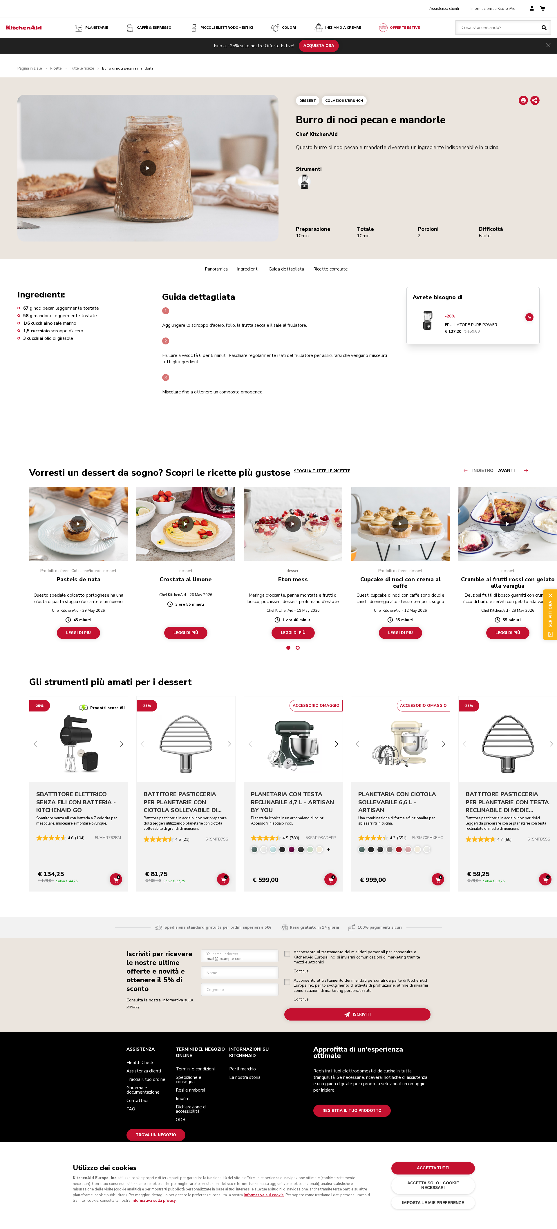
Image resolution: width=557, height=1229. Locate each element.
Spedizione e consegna (188, 1079)
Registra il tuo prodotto (352, 1110)
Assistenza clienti (444, 8)
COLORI (289, 27)
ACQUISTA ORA (318, 45)
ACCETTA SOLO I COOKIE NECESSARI (433, 1185)
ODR (180, 1120)
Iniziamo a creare (343, 27)
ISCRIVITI (362, 1014)
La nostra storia (245, 1077)
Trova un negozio (156, 1135)
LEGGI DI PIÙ (78, 633)
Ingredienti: (248, 269)
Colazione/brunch (344, 100)
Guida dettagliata (286, 269)
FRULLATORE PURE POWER (471, 325)
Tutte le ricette (82, 68)
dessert (307, 100)
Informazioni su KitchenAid (493, 8)
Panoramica (216, 269)
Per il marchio (242, 1069)
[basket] (542, 9)
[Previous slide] (35, 745)
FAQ (130, 1109)
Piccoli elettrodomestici (226, 27)
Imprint (183, 1098)
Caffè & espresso (154, 27)
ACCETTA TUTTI (433, 1168)
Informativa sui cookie (264, 1195)
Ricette (56, 68)
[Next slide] (122, 745)
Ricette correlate (330, 269)
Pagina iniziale (29, 68)
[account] (532, 9)
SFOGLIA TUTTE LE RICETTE (322, 471)
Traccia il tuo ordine (145, 1079)
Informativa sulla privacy (153, 1200)
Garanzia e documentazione (143, 1090)
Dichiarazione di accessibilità (191, 1109)
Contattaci (137, 1100)
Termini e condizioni (195, 1069)
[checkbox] (287, 953)
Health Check (139, 1062)
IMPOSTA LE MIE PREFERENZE (433, 1203)
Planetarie (96, 27)
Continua (301, 971)
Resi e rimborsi (190, 1090)
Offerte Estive (405, 27)
